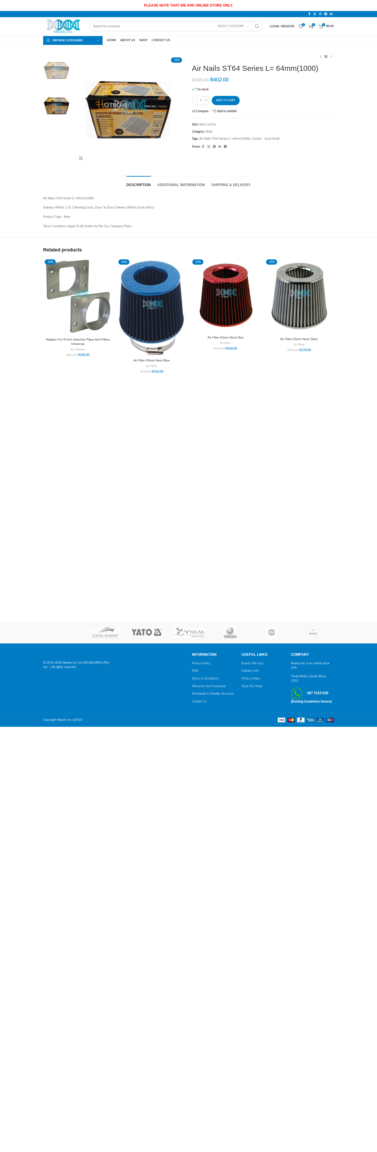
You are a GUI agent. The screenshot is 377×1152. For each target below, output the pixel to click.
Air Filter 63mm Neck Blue (151, 360)
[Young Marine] (105, 632)
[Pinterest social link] (326, 14)
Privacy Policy (201, 663)
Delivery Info (250, 670)
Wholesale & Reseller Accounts (213, 693)
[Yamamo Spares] (188, 632)
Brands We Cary (252, 663)
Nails (209, 131)
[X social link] (315, 14)
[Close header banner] (371, 5)
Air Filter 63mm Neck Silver (299, 339)
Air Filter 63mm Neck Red (225, 337)
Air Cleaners (78, 349)
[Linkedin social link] (331, 14)
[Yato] (147, 632)
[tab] (138, 182)
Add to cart (225, 100)
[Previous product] (320, 56)
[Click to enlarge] (80, 158)
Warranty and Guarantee (209, 686)
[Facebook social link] (309, 14)
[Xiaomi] (271, 632)
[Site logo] (64, 26)
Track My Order (252, 686)
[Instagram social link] (320, 14)
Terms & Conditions (205, 678)
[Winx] (313, 632)
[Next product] (331, 56)
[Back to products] (326, 56)
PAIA (195, 670)
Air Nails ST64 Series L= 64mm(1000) (224, 138)
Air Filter (151, 366)
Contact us (199, 701)
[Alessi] (64, 632)
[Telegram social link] (225, 147)
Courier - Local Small (265, 138)
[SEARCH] (257, 26)
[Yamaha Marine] (230, 632)
